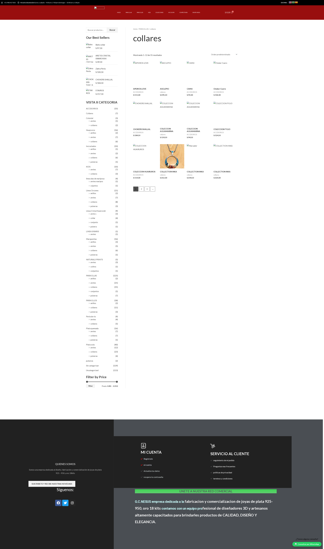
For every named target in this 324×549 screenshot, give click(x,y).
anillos (93, 133)
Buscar (112, 30)
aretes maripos (96, 181)
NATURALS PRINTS (94, 259)
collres (93, 266)
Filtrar (90, 386)
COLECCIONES (159, 12)
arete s (93, 214)
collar (92, 218)
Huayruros (90, 130)
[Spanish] (296, 2)
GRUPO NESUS (196, 12)
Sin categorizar (92, 365)
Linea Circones (92, 190)
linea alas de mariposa (95, 178)
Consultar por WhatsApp (308, 544)
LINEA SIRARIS (92, 231)
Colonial (89, 118)
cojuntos (94, 186)
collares (93, 125)
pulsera (93, 226)
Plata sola (90, 344)
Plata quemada (92, 328)
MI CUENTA (171, 12)
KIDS (149, 12)
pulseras (94, 162)
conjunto (94, 222)
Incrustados (91, 146)
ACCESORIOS (92, 108)
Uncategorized (92, 370)
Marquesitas (91, 239)
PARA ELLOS (140, 12)
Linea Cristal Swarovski (96, 211)
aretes (93, 121)
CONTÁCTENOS (183, 12)
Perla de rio (91, 316)
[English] (290, 2)
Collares (89, 113)
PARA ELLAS (129, 12)
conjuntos (94, 271)
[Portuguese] (293, 2)
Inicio (135, 29)
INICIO (119, 12)
